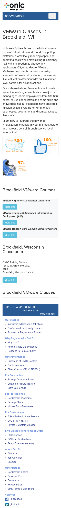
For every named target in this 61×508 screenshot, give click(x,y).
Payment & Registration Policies (25, 332)
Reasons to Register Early (22, 350)
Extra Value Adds (17, 387)
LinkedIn (15, 504)
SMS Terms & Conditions (21, 488)
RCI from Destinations (19, 439)
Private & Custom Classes (21, 424)
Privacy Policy (15, 484)
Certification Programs (20, 398)
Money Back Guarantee (20, 406)
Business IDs (15, 476)
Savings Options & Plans (21, 379)
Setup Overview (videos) (21, 443)
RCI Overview (15, 435)
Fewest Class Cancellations (22, 346)
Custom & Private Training (22, 383)
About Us (12, 453)
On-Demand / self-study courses (25, 328)
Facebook (15, 498)
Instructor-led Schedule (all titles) (25, 324)
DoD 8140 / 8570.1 (18, 420)
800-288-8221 (14, 16)
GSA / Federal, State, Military (23, 416)
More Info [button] (10, 206)
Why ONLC (13, 342)
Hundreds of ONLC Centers (22, 361)
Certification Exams (18, 472)
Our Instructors (16, 365)
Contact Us (13, 480)
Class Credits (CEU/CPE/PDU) (24, 369)
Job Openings (15, 457)
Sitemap (12, 461)
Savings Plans (15, 402)
